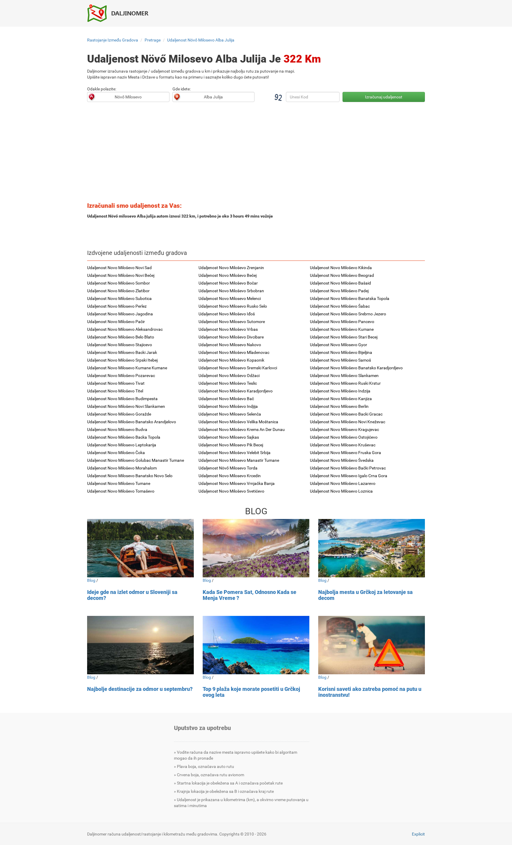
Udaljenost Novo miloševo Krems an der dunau (242, 429)
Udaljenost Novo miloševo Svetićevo (231, 491)
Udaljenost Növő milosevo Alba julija (200, 40)
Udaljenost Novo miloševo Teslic (228, 383)
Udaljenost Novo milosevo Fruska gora (345, 452)
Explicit (418, 834)
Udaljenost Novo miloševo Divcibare (231, 337)
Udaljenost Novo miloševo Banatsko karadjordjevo (356, 367)
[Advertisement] (256, 153)
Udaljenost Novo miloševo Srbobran (231, 290)
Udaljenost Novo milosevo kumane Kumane (127, 367)
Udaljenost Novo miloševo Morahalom (122, 468)
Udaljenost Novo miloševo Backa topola (123, 437)
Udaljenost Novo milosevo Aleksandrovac (125, 329)
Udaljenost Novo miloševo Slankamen (344, 375)
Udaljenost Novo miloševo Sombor (118, 283)
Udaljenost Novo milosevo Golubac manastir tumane (135, 460)
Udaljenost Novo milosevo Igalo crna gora (348, 475)
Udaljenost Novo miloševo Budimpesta (122, 398)
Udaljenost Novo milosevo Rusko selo (233, 306)
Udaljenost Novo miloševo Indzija (340, 391)
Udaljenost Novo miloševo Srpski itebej (122, 360)
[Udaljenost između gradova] (121, 13)
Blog (91, 580)
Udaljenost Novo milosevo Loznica (341, 491)
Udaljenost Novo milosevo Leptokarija (121, 445)
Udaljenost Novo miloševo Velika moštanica (238, 421)
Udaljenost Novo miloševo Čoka (116, 452)
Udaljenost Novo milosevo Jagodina (120, 314)
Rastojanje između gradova (112, 40)
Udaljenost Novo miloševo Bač (226, 398)
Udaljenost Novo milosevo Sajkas (229, 437)
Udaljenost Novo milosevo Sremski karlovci (238, 367)
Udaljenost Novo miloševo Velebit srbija (235, 452)
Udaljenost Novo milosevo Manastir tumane (239, 460)
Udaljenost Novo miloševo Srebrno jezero (348, 314)
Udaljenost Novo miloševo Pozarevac (121, 375)
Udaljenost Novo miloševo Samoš (340, 360)
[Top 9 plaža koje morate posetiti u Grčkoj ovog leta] (256, 645)
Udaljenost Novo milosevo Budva (117, 429)
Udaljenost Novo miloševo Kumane (342, 329)
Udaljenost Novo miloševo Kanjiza (341, 398)
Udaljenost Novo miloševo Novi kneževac (347, 421)
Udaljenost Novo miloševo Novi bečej (120, 275)
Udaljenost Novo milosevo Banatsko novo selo (129, 475)
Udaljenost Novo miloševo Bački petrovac (348, 468)
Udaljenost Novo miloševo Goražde (119, 414)
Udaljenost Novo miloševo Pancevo (342, 321)
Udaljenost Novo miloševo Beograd (342, 275)
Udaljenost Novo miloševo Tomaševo (120, 491)
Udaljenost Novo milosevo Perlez (117, 306)
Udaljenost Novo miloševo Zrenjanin (231, 267)
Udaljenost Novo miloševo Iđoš (227, 314)
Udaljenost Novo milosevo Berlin (339, 406)
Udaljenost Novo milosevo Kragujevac (344, 429)
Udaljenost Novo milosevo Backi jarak (122, 352)
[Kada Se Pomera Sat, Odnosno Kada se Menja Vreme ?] (256, 548)
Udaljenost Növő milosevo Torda (228, 468)
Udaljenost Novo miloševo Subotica (119, 298)
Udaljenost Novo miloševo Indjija (228, 406)
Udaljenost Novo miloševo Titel (115, 391)
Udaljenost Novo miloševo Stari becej (343, 337)
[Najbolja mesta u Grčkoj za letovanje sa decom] (371, 548)
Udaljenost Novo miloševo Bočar (228, 283)
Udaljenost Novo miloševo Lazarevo (342, 483)
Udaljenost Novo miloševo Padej (339, 290)
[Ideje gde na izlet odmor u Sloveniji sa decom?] (140, 548)
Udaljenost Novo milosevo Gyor (338, 344)
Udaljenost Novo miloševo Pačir (116, 321)
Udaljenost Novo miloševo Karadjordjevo (236, 391)
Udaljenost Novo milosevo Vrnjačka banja (237, 483)
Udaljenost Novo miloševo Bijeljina (341, 352)
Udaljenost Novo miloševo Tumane (118, 483)
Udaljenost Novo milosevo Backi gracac (346, 414)
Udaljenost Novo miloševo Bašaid (340, 283)
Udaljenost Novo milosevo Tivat (116, 383)
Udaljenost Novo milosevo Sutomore (232, 321)
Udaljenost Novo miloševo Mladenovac (234, 352)
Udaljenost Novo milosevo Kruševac (342, 445)
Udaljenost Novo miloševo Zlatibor (118, 290)
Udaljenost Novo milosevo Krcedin (230, 475)
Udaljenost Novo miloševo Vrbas (228, 329)
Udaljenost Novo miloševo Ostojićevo (343, 437)
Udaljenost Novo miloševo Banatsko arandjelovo (131, 421)
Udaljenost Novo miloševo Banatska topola (349, 298)
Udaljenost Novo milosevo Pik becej (231, 445)
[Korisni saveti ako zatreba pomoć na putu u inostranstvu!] (371, 645)
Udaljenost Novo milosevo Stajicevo (119, 344)
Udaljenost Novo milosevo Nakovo (230, 344)
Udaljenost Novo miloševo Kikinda (341, 267)
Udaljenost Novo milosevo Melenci (230, 298)
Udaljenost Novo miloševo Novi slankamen (126, 406)
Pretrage (153, 40)
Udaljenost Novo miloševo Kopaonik (231, 360)
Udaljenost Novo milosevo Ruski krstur (345, 383)
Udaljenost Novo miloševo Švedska (342, 460)
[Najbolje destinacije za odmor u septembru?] (140, 645)
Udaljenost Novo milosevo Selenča (230, 414)
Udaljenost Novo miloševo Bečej (228, 275)
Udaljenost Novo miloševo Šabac (340, 306)
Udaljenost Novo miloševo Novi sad (119, 267)
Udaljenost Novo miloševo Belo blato (120, 337)
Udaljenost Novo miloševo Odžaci (229, 375)
